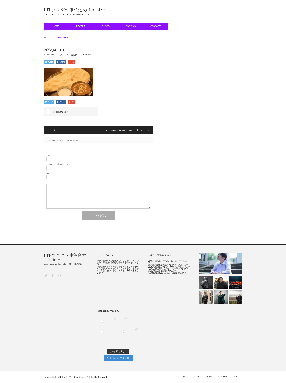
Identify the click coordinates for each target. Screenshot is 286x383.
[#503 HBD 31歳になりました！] (220, 263)
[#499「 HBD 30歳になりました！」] (206, 297)
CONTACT (155, 26)
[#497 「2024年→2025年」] (235, 297)
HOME (56, 26)
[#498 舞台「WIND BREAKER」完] (221, 297)
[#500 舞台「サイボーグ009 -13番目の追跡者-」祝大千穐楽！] (235, 282)
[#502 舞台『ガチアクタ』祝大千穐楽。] (206, 282)
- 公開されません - (58, 164)
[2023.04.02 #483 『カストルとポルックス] (123, 321)
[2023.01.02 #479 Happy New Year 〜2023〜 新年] (102, 342)
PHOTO (106, 26)
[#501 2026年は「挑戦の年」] (221, 282)
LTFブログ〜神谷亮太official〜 (74, 9)
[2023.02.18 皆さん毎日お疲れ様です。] (123, 331)
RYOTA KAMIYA (85, 55)
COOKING (131, 26)
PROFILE (81, 26)
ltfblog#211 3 (60, 111)
